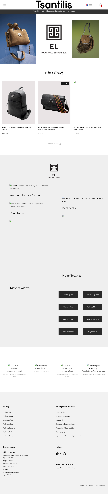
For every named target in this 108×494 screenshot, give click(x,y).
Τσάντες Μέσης (92, 307)
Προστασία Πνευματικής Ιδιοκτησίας (69, 436)
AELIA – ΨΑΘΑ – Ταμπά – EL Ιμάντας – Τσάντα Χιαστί (87, 128)
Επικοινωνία (60, 412)
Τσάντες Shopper (68, 331)
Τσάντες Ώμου (8, 412)
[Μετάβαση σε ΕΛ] (90, 5)
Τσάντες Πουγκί (68, 319)
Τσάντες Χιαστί (8, 416)
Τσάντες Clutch (8, 424)
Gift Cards (59, 420)
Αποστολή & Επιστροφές (65, 428)
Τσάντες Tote (68, 307)
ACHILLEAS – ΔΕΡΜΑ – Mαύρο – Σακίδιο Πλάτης (16, 128)
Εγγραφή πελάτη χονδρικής (65, 424)
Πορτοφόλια (92, 331)
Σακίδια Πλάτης (9, 420)
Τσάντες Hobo (8, 432)
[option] (18, 107)
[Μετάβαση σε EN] (87, 5)
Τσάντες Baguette (92, 294)
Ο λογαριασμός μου (63, 416)
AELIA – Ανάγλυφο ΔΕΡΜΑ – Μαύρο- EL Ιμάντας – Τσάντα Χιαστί (52, 128)
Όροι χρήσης (60, 432)
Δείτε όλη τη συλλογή (54, 144)
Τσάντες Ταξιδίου (92, 319)
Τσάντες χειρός (68, 294)
